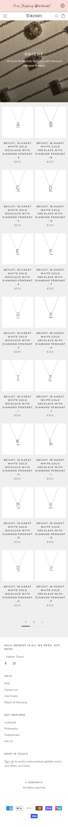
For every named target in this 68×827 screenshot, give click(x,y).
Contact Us (11, 690)
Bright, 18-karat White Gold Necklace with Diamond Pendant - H (50, 340)
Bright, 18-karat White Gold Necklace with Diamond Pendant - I (18, 403)
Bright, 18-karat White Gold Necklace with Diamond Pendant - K (18, 467)
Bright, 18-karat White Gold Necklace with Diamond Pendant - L (50, 467)
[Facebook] (5, 663)
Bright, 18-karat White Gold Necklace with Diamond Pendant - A (18, 150)
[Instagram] (14, 663)
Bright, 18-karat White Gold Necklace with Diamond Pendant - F (50, 276)
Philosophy (11, 728)
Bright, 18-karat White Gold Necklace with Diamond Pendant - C (18, 213)
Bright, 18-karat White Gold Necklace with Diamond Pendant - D (50, 213)
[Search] (56, 15)
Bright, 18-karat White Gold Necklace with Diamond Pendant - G (18, 340)
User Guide (11, 696)
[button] (62, 5)
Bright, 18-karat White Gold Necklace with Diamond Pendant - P (50, 593)
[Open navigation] (5, 15)
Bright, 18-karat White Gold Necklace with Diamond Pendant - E (18, 276)
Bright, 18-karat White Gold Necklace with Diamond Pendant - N (50, 530)
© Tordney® (34, 782)
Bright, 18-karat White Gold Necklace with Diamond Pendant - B (50, 150)
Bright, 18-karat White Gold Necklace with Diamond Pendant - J (50, 403)
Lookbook (10, 722)
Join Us (8, 741)
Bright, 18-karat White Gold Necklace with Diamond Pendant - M (18, 530)
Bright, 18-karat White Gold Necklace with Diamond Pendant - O (18, 593)
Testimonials (11, 735)
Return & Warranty (15, 702)
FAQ (7, 683)
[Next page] (42, 622)
